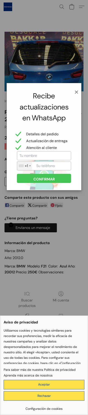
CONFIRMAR (44, 179)
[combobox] (24, 166)
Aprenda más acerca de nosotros (28, 375)
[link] (44, 407)
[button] (44, 384)
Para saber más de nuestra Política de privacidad (40, 370)
